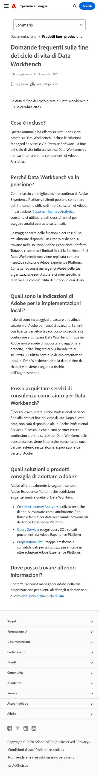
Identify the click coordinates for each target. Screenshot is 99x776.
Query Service (27, 529)
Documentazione (23, 36)
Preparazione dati (30, 542)
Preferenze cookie (49, 749)
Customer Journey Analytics (53, 211)
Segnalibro (22, 84)
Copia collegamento (47, 84)
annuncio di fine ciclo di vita (42, 596)
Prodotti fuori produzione (62, 36)
